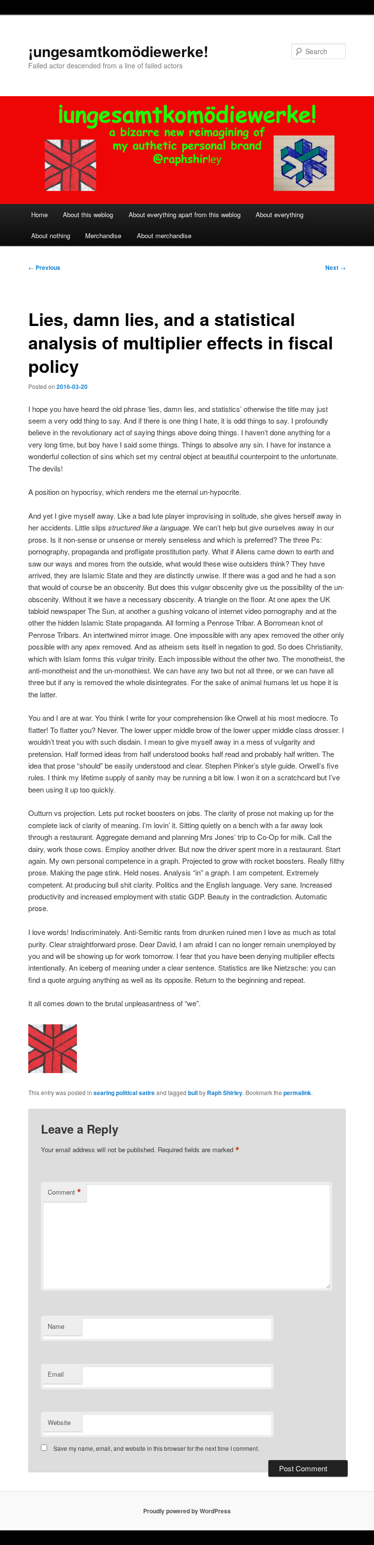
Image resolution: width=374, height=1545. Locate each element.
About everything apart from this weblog (185, 214)
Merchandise (103, 235)
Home (39, 214)
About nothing (50, 235)
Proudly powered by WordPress (187, 1510)
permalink (297, 1092)
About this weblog (88, 214)
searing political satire (124, 1092)
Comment (64, 1192)
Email (56, 1374)
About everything (279, 214)
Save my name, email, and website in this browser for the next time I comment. (156, 1448)
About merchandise (164, 235)
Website (59, 1422)
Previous (44, 267)
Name (56, 1326)
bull (193, 1092)
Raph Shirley (225, 1092)
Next (335, 267)
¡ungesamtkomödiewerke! (118, 51)
